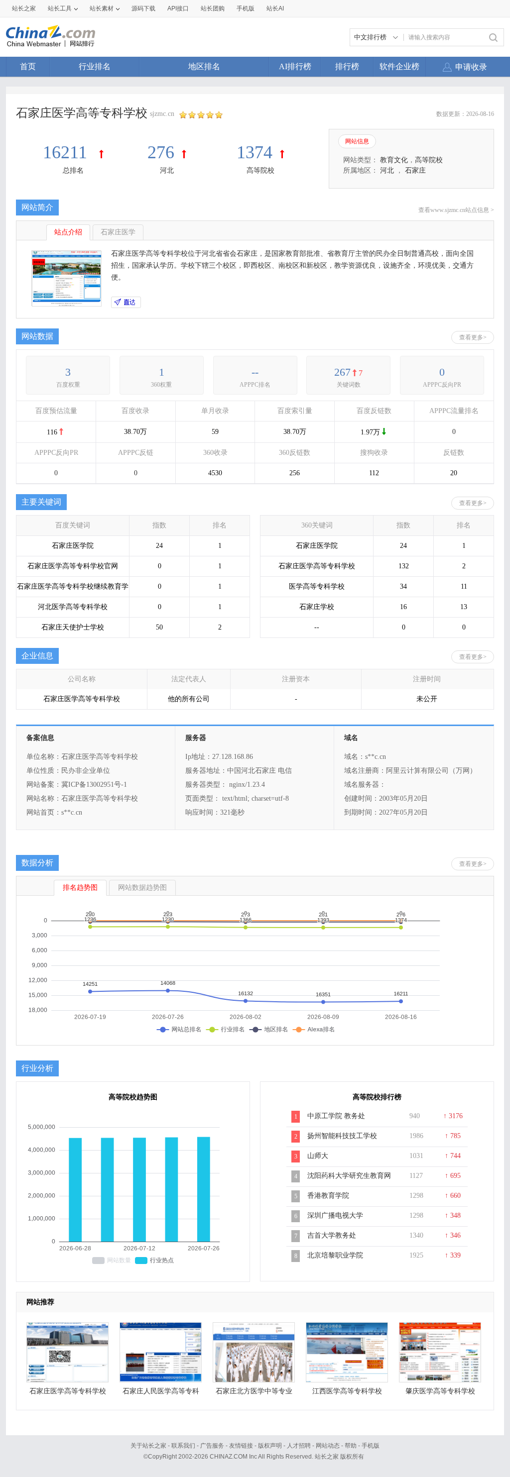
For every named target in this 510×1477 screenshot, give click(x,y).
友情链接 (241, 1445)
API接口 (178, 8)
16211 (67, 152)
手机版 (371, 1445)
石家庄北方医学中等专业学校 (254, 1393)
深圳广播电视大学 (335, 1215)
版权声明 (270, 1445)
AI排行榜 (295, 66)
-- (255, 372)
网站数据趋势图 (142, 887)
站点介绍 (68, 232)
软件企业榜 (399, 66)
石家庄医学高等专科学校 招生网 (67, 1393)
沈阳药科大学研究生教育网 (349, 1175)
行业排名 (95, 66)
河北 (167, 170)
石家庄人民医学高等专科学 (161, 1393)
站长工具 (60, 8)
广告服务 (212, 1445)
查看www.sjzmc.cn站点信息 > (456, 210)
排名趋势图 (80, 887)
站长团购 (213, 8)
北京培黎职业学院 (335, 1255)
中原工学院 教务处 (336, 1116)
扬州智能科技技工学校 (342, 1136)
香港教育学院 (328, 1195)
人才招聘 (299, 1445)
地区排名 (204, 66)
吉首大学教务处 (331, 1235)
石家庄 (415, 170)
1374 (254, 152)
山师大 (317, 1156)
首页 (28, 66)
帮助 (351, 1445)
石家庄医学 (118, 232)
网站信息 (357, 141)
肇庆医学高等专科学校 (440, 1391)
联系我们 (183, 1445)
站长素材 (102, 8)
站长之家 (24, 8)
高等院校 (260, 170)
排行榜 (347, 66)
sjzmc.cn (162, 113)
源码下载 (143, 8)
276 (160, 152)
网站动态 (328, 1445)
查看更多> (473, 337)
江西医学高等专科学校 (347, 1391)
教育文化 (394, 160)
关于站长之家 (148, 1445)
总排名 (73, 170)
